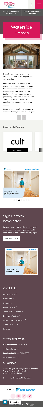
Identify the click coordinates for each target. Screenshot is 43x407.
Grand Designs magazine (13, 320)
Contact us (7, 303)
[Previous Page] (19, 117)
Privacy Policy (9, 307)
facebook (13, 396)
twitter (29, 396)
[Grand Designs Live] (9, 4)
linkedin (24, 396)
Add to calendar (10, 349)
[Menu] (39, 4)
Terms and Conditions (12, 312)
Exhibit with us (9, 294)
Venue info (7, 299)
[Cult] (14, 141)
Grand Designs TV (10, 324)
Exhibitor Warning (10, 316)
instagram (18, 396)
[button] (14, 200)
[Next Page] (24, 117)
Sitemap (6, 329)
